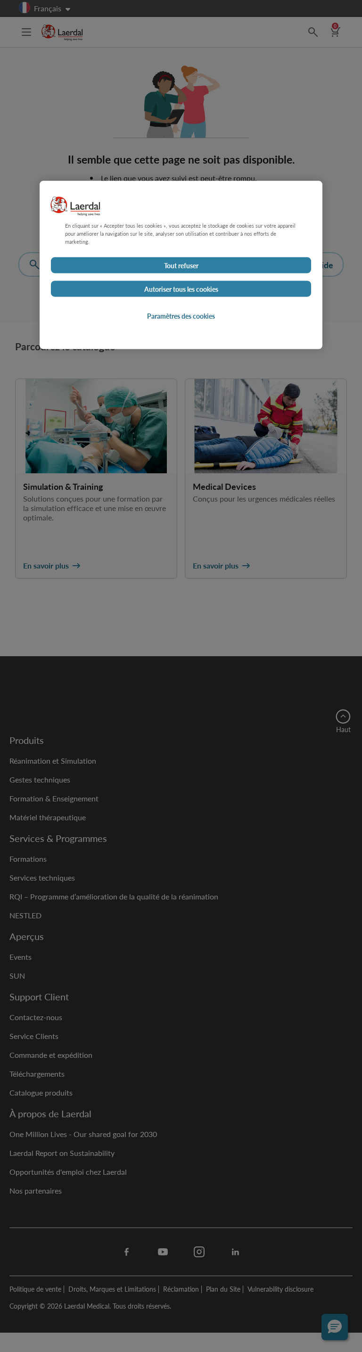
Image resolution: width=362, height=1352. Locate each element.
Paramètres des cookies (181, 316)
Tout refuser (181, 265)
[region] (181, 265)
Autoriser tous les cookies (181, 289)
